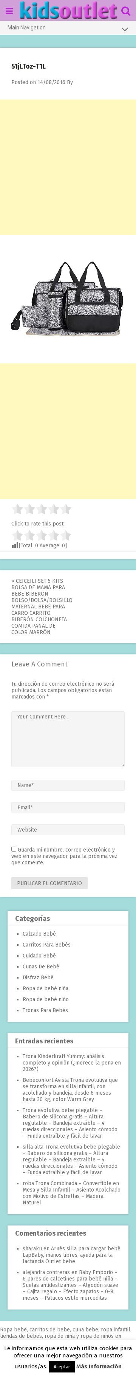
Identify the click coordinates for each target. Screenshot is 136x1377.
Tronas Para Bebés (45, 1010)
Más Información (99, 1366)
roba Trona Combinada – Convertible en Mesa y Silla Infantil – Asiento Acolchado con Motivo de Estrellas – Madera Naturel (72, 1193)
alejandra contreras (46, 1272)
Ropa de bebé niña (45, 988)
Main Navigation (27, 28)
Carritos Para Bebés (47, 945)
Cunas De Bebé (41, 966)
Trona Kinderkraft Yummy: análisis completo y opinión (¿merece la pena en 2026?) (72, 1062)
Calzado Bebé (39, 934)
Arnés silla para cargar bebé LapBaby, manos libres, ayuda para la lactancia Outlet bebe (72, 1255)
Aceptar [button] (62, 1366)
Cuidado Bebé (39, 956)
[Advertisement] (68, 167)
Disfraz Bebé (38, 977)
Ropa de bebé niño (46, 999)
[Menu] (9, 11)
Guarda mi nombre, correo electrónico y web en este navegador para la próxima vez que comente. (64, 856)
